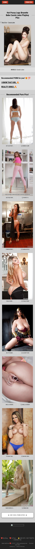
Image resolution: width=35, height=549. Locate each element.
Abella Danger (26, 404)
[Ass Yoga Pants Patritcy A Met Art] (17, 172)
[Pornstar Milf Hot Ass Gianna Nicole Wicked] (17, 224)
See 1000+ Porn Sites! (17, 515)
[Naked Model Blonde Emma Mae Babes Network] (17, 483)
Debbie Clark (25, 146)
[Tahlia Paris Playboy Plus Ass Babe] (17, 276)
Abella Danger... (10, 404)
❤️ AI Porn (12, 538)
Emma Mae (25, 508)
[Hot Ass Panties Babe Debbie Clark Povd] (17, 121)
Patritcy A (25, 197)
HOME (5, 2)
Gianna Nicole (25, 249)
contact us (12, 546)
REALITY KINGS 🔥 (9, 87)
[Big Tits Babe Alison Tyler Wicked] (17, 328)
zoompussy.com (23, 543)
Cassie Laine (11, 22)
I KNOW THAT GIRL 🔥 (10, 82)
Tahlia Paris (26, 301)
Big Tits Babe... (9, 353)
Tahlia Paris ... (9, 301)
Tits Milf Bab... (9, 456)
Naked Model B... (10, 508)
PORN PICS (29, 2)
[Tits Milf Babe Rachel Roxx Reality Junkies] (17, 431)
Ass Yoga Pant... (10, 197)
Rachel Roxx (26, 456)
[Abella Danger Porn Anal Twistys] (17, 379)
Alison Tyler (26, 353)
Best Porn (4, 22)
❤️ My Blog (4, 538)
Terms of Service (20, 546)
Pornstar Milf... (10, 249)
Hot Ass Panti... (9, 146)
